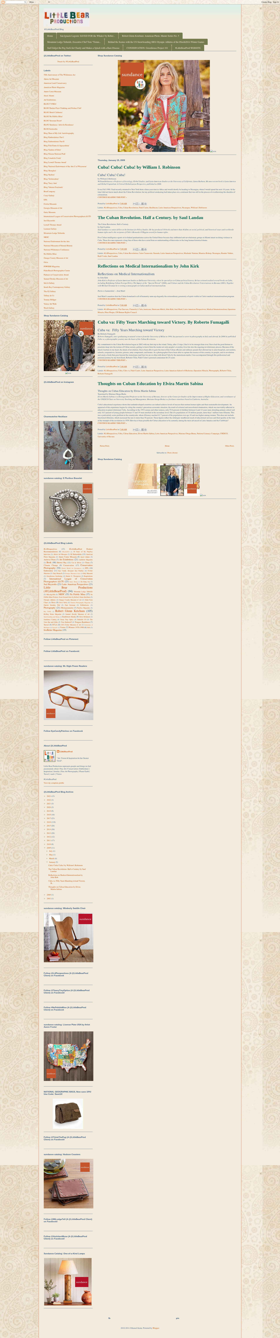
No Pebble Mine (50, 254)
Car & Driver (76, 562)
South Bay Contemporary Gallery (57, 287)
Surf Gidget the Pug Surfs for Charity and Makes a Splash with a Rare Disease (83, 47)
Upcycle (54, 627)
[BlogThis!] (137, 203)
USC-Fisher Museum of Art (71, 625)
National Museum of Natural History (58, 245)
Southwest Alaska (69, 616)
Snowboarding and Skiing (52, 617)
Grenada (156, 253)
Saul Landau (113, 256)
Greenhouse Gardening (55, 576)
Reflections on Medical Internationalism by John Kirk (148, 266)
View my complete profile (54, 783)
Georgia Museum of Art (53, 208)
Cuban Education (130, 433)
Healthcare (153, 207)
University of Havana (106, 436)
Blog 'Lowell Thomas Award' (55, 162)
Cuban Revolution (130, 207)
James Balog (73, 582)
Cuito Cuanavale (145, 253)
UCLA (54, 624)
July (51, 851)
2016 (49, 822)
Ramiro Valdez (227, 253)
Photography (214, 370)
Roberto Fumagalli (105, 373)
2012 (49, 836)
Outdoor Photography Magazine (80, 602)
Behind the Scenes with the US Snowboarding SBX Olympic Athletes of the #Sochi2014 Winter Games (156, 41)
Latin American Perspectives (170, 207)
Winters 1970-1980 (76, 627)
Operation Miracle (201, 370)
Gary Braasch (57, 573)
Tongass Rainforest (82, 622)
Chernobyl (133, 309)
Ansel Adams (49, 95)
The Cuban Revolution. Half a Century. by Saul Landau (150, 217)
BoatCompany (49, 191)
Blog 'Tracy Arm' (50, 183)
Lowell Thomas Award (52, 224)
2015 (49, 825)
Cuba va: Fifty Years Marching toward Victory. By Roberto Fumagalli (163, 322)
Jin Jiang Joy (85, 582)
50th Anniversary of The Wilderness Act (59, 74)
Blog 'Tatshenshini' (51, 179)
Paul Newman (70, 605)
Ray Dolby (47, 611)
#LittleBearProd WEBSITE (188, 47)
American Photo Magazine (54, 87)
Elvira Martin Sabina (146, 433)
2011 (49, 840)
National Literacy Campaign (208, 433)
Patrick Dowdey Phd (52, 605)
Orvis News (63, 602)
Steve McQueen (84, 617)
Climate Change (51, 565)
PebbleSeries (84, 605)
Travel (46, 624)
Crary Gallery (49, 195)
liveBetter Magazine (53, 629)
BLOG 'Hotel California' (53, 112)
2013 (49, 833)
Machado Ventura (191, 253)
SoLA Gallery (49, 283)
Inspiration (88, 576)
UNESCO (224, 433)
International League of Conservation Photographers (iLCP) (67, 216)
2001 (49, 898)
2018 (49, 814)
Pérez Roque (110, 312)
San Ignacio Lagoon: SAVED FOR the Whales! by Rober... (87, 35)
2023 (49, 796)
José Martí (178, 309)
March (52, 858)
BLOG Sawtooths (50, 129)
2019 (49, 811)
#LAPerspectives (110, 207)
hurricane (147, 309)
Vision (62, 627)
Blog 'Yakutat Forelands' (53, 187)
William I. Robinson (199, 207)
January (52, 862)
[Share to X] (139, 203)
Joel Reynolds (49, 220)
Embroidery (48, 570)
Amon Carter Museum (52, 91)
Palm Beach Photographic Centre (57, 270)
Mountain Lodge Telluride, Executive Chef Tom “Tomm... (74, 41)
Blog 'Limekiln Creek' (52, 158)
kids (88, 627)
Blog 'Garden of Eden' (52, 149)
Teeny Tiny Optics (67, 619)
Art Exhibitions (50, 99)
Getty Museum (49, 212)
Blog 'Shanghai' (50, 170)
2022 (49, 800)
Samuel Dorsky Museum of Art (56, 278)
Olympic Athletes (50, 600)
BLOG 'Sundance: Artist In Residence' (59, 124)
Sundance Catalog (50, 619)
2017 (49, 818)
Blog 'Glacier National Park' (55, 153)
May (51, 854)
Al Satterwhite (76, 554)
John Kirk (170, 309)
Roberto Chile (225, 370)
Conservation (68, 565)
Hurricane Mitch (158, 309)
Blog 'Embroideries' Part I (54, 137)
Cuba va (126, 370)
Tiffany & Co (49, 295)
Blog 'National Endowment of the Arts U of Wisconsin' (65, 166)
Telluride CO (81, 619)
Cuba (120, 207)
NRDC (46, 237)
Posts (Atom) (172, 452)
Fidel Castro (143, 207)
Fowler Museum (50, 204)
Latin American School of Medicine (178, 370)
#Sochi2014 (65, 552)
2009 (49, 847)
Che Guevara (123, 309)
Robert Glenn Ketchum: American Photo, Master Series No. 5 (150, 35)
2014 (49, 829)
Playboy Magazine (83, 608)
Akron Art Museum (51, 79)
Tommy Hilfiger (50, 299)
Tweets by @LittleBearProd (68, 61)
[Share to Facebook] (142, 203)
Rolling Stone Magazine (52, 614)
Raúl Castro (102, 256)
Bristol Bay (61, 562)
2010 (49, 844)
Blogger (156, 1328)
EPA (45, 199)
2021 (49, 803)
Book (49, 562)
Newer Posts (104, 445)
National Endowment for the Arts (57, 241)
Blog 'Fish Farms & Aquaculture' (56, 145)
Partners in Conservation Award (56, 274)
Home (50, 35)
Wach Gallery (49, 308)
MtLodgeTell (50, 594)
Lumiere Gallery (50, 228)
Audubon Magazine (86, 560)
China (87, 562)
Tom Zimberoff (66, 622)
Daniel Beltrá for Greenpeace (72, 568)
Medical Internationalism (217, 309)
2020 (49, 807)
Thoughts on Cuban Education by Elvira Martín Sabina (150, 383)
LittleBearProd (66, 751)
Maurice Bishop (205, 253)
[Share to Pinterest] (145, 203)
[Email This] (134, 203)
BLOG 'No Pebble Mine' (53, 116)
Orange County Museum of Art (56, 258)
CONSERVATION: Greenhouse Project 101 (147, 47)
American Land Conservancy (55, 83)
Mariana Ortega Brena (187, 433)
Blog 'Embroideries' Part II (54, 141)
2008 (49, 894)
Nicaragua (186, 207)
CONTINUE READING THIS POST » (112, 197)
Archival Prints (50, 559)
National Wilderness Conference (56, 249)
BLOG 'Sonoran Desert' (53, 120)
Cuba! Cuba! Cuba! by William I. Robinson (139, 167)
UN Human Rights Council (126, 312)
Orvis (46, 262)
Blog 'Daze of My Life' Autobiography (59, 133)
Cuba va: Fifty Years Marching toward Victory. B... (66, 882)
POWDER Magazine (52, 266)
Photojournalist (67, 607)
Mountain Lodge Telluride (54, 233)
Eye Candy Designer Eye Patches (71, 571)
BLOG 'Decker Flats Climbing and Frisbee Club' (63, 108)
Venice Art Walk (50, 303)
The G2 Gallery (50, 291)
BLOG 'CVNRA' (50, 104)
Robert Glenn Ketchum (70, 611)
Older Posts (229, 445)
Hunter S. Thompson (73, 576)
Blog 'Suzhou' (49, 174)
